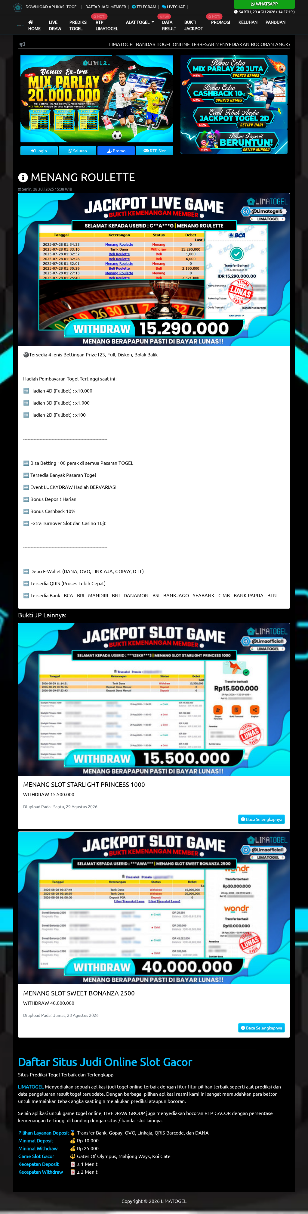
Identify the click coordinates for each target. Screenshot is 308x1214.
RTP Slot (157, 150)
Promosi (220, 22)
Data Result (169, 25)
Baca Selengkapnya (263, 819)
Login (41, 150)
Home (34, 28)
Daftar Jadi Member (105, 6)
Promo (118, 150)
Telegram (146, 6)
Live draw (55, 25)
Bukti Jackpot (193, 25)
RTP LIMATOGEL (107, 25)
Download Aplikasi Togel (52, 6)
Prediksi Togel (78, 25)
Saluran (79, 150)
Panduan (275, 22)
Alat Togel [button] (138, 22)
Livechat (175, 6)
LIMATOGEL (31, 1086)
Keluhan (248, 22)
